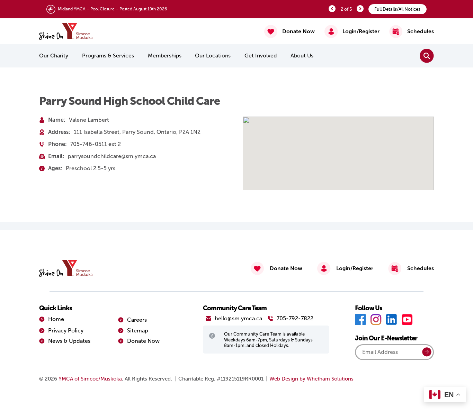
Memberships (164, 55)
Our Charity (53, 55)
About (302, 55)
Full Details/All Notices (397, 9)
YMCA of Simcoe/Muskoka (90, 379)
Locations (213, 55)
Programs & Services (108, 55)
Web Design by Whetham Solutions (311, 379)
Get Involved (260, 55)
